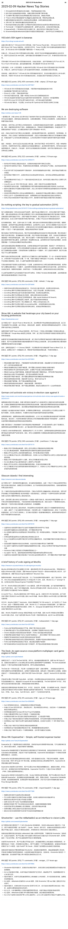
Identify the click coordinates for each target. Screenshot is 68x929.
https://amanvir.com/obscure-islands (13, 479)
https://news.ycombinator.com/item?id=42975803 (17, 359)
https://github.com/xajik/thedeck (12, 657)
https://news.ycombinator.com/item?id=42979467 (17, 85)
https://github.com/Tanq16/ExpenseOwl (14, 741)
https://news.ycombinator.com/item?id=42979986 (17, 864)
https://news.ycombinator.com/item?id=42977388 (17, 791)
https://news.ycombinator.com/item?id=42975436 (17, 624)
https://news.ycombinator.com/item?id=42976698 (17, 284)
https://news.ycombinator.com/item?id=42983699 (17, 701)
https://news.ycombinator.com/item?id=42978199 (17, 524)
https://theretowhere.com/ (10, 319)
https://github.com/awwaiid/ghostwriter (14, 821)
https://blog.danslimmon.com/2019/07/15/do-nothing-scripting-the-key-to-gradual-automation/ (32, 208)
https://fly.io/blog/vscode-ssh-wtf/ (12, 41)
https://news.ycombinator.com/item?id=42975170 (17, 444)
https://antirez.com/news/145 (11, 113)
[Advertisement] (34, 913)
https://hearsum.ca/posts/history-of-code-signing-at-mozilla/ (21, 565)
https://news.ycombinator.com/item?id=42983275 (17, 160)
